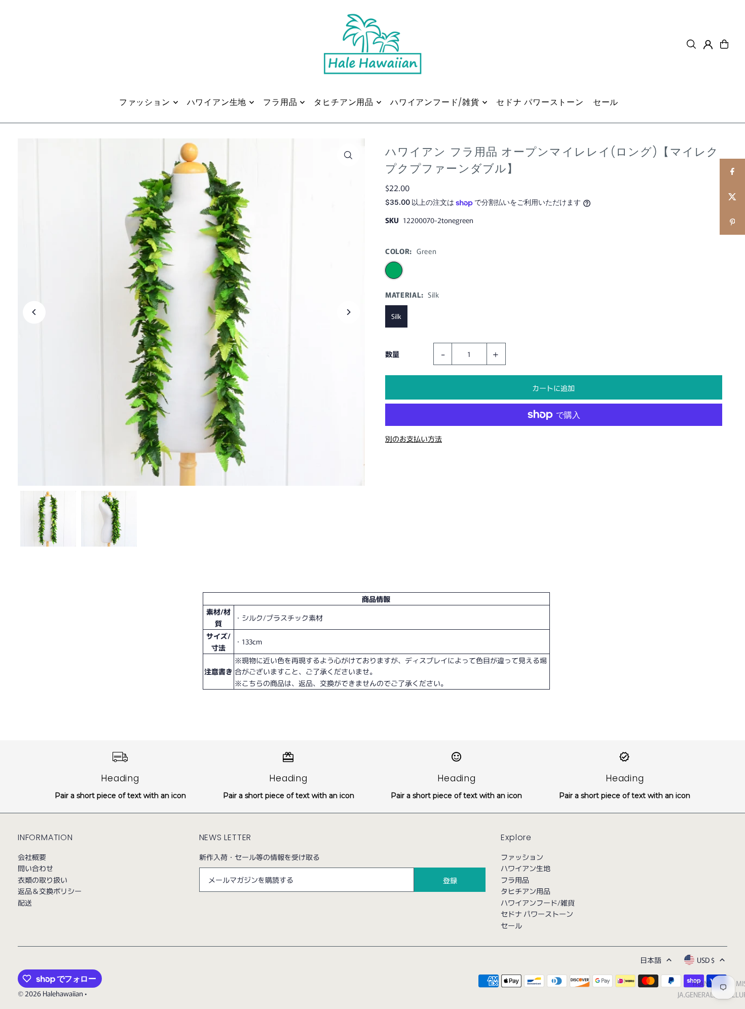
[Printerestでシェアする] (732, 222)
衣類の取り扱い (42, 880)
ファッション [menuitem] (144, 102)
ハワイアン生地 (525, 868)
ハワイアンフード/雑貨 (538, 902)
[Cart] (724, 44)
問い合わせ (35, 868)
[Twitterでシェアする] (732, 196)
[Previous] (34, 312)
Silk (396, 316)
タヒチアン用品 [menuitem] (344, 102)
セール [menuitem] (605, 102)
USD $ (706, 960)
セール (511, 925)
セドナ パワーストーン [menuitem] (540, 102)
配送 (25, 902)
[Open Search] (691, 44)
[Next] (348, 312)
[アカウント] (708, 44)
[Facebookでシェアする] (732, 171)
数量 (392, 354)
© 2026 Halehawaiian (50, 993)
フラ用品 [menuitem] (280, 102)
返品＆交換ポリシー (50, 891)
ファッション (522, 857)
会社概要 (32, 857)
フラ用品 (515, 880)
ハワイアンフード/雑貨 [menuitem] (434, 102)
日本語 (650, 960)
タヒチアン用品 (525, 891)
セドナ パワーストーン (537, 914)
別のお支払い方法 (413, 439)
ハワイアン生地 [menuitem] (217, 102)
